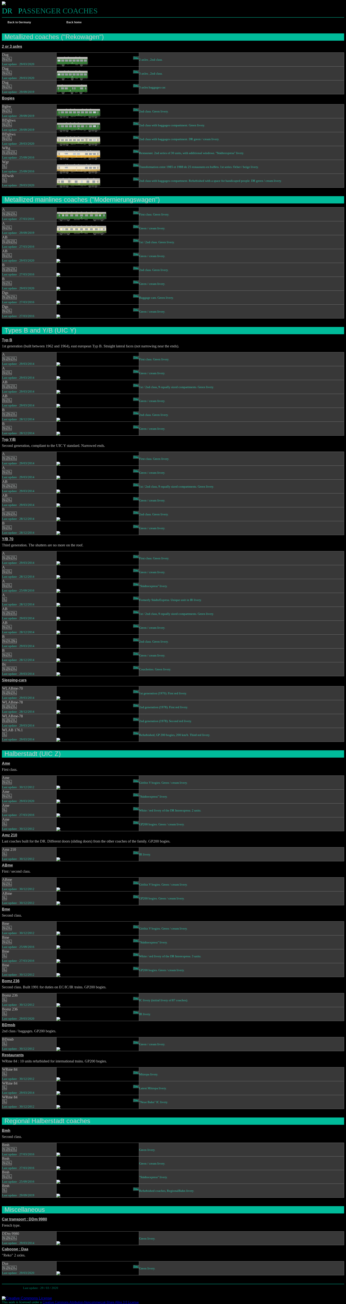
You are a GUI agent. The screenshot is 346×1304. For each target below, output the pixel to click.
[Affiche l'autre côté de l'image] (136, 54)
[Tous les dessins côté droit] (129, 22)
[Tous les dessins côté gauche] (123, 22)
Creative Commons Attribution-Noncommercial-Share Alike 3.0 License (91, 1302)
